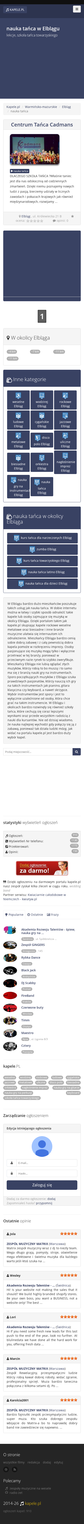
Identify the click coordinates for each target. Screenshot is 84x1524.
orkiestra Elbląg (42, 466)
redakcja (34, 1462)
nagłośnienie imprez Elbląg (66, 466)
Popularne (15, 915)
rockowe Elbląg (65, 404)
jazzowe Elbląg (65, 424)
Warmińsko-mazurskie (41, 107)
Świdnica (28, 939)
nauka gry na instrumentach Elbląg (20, 487)
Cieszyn (27, 963)
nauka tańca (20, 171)
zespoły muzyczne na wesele (30, 1488)
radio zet (16, 1493)
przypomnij (44, 1203)
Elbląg (66, 107)
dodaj (51, 1199)
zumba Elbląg (46, 549)
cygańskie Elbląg (42, 424)
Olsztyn (27, 1026)
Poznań (27, 989)
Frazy (54, 915)
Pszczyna (28, 1051)
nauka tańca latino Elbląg (46, 572)
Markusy (13, 361)
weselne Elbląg (18, 404)
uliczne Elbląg (65, 444)
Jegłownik (37, 354)
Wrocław (27, 1013)
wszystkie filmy (14, 1462)
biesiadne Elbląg (18, 466)
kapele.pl (33, 1503)
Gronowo (13, 354)
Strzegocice (29, 951)
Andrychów (29, 976)
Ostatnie (36, 915)
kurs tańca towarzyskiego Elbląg (46, 560)
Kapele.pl (13, 107)
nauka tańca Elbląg (43, 487)
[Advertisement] (33, 66)
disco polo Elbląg (42, 440)
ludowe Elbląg (18, 424)
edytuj (58, 1462)
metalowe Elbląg (18, 444)
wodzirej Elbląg (42, 404)
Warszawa (57, 1244)
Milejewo (59, 354)
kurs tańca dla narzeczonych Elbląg (46, 538)
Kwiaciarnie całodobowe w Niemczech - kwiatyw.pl (34, 897)
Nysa (25, 1039)
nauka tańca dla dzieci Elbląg (46, 583)
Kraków (27, 1001)
